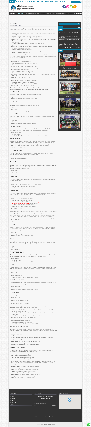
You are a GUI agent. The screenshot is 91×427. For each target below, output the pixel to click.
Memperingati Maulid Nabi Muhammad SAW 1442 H (69, 47)
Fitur (56, 1)
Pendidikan (12, 400)
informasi (12, 396)
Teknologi (12, 404)
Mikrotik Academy (49, 1)
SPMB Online (40, 1)
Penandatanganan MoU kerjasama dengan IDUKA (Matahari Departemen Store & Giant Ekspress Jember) (69, 44)
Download (62, 1)
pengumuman (13, 402)
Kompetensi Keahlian (30, 1)
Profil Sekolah (19, 1)
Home (46, 17)
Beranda (12, 1)
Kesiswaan (12, 398)
